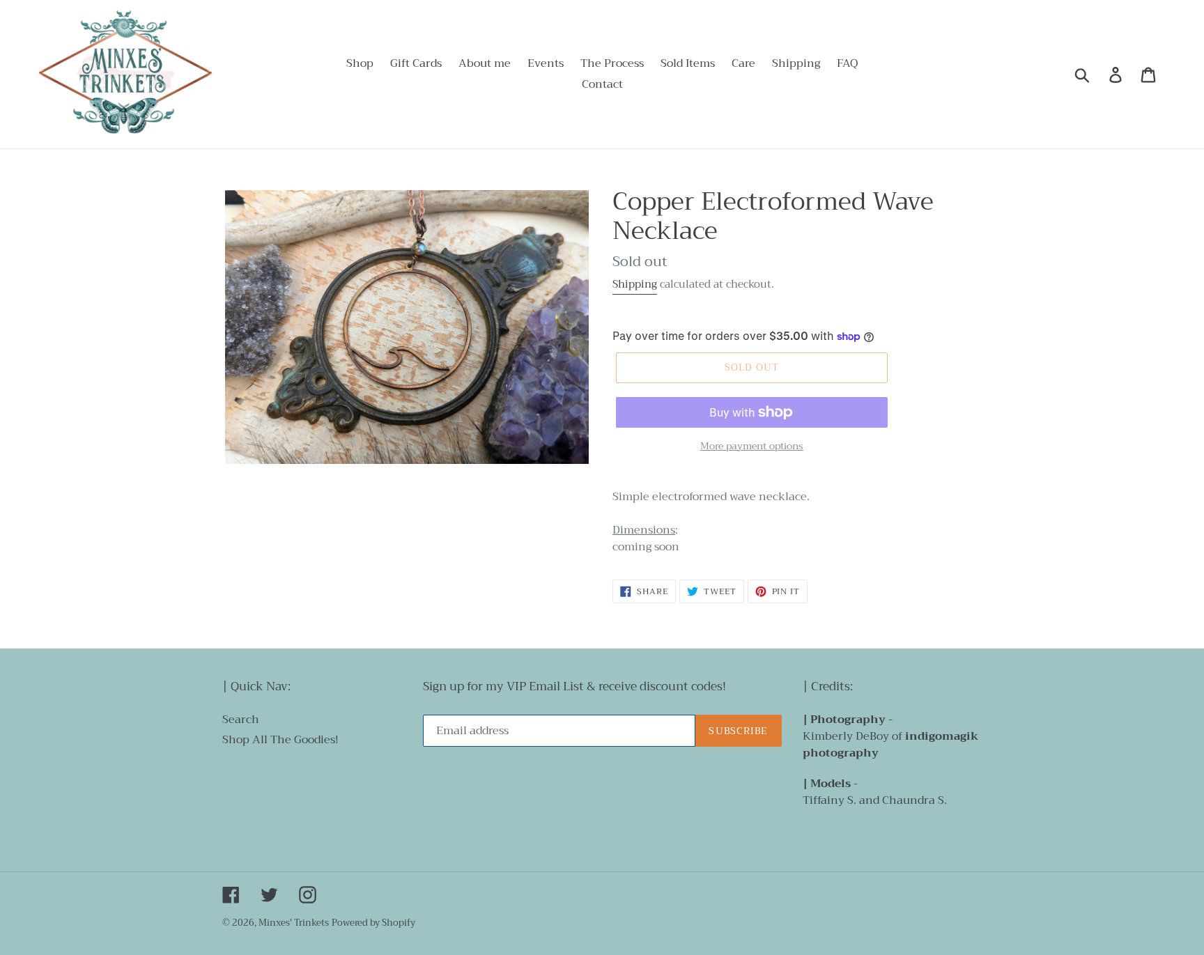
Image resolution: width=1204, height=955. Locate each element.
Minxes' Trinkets (293, 923)
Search (240, 719)
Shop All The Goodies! (280, 740)
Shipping (634, 284)
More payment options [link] (751, 446)
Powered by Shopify (373, 923)
